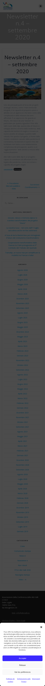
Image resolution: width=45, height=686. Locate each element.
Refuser (22, 665)
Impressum (36, 679)
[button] (41, 627)
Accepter (22, 658)
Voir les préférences (22, 672)
